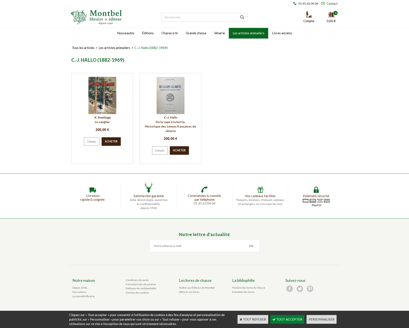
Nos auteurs (79, 292)
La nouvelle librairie (83, 296)
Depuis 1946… (80, 287)
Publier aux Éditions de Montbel (197, 287)
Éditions (148, 33)
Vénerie (219, 33)
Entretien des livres (243, 292)
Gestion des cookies (137, 292)
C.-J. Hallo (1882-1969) (151, 48)
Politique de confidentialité (141, 288)
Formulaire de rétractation (141, 284)
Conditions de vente (137, 280)
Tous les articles (83, 48)
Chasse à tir (169, 33)
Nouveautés (125, 33)
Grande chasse (196, 33)
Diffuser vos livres (189, 292)
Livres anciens (282, 33)
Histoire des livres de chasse (248, 287)
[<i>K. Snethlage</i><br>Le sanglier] (102, 113)
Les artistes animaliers (248, 33)
